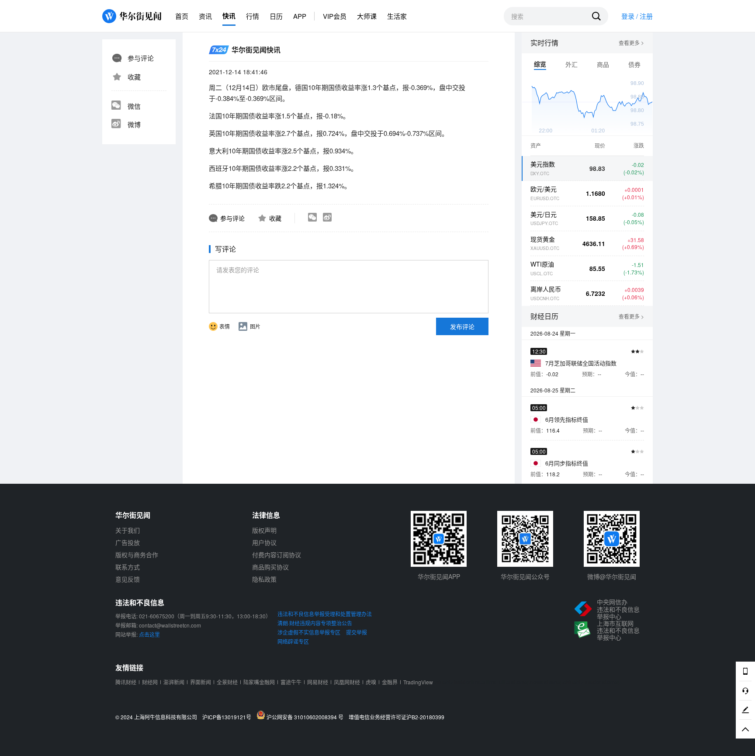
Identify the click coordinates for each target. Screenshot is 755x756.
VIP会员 (334, 16)
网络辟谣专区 (293, 641)
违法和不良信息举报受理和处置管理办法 (324, 613)
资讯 (205, 16)
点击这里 (149, 634)
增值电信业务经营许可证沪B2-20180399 (396, 717)
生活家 (397, 16)
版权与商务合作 (136, 554)
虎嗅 (371, 682)
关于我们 (127, 530)
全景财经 (227, 682)
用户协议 (264, 542)
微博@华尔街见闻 (611, 576)
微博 (134, 124)
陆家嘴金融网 (259, 682)
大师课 (367, 16)
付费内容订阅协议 (276, 554)
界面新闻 (200, 682)
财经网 (150, 682)
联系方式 (127, 566)
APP (299, 16)
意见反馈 (127, 579)
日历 (276, 16)
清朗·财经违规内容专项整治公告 (314, 623)
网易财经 (317, 682)
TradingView (418, 682)
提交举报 (356, 632)
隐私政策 (264, 579)
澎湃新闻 (173, 682)
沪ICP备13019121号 (228, 717)
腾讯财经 (125, 682)
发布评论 (462, 326)
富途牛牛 (291, 682)
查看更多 (631, 42)
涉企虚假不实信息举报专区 (308, 632)
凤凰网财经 (347, 682)
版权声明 (264, 530)
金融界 (390, 682)
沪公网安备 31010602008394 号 (306, 716)
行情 (252, 16)
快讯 (229, 16)
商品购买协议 (270, 566)
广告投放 (127, 542)
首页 (181, 16)
